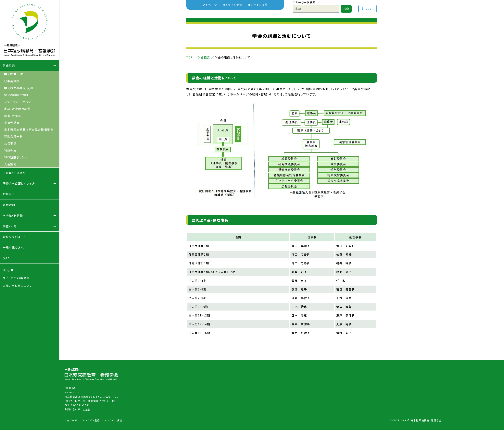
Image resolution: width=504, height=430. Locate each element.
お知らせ (8, 194)
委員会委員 (11, 123)
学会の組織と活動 (16, 95)
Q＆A (6, 258)
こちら (86, 409)
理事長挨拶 (11, 81)
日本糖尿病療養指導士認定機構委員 (28, 129)
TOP (189, 57)
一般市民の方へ (13, 247)
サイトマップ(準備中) (17, 278)
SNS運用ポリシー (16, 157)
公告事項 (10, 143)
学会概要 (204, 57)
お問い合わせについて (17, 286)
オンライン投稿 (258, 5)
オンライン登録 (232, 5)
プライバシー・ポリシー (19, 102)
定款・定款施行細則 (17, 109)
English (367, 8)
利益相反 (10, 150)
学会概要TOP (13, 74)
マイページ (209, 5)
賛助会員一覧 (13, 136)
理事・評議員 (12, 116)
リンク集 (8, 270)
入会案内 (10, 164)
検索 (346, 9)
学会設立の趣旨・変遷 (18, 88)
